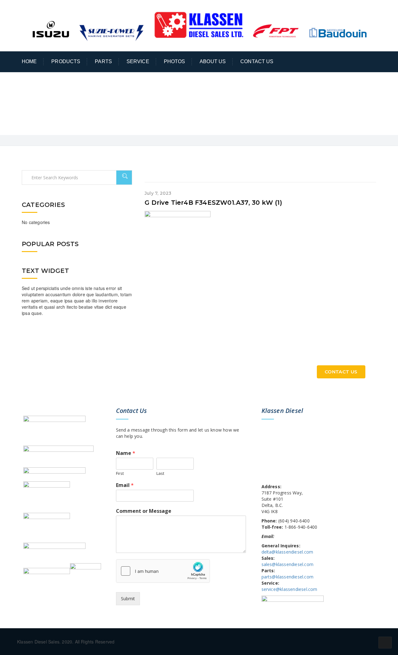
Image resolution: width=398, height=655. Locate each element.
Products (65, 61)
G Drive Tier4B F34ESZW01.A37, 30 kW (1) (213, 202)
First (120, 473)
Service (138, 61)
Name (125, 453)
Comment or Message (143, 511)
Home (29, 61)
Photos (174, 61)
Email (125, 485)
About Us (213, 61)
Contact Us (256, 61)
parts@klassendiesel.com (287, 577)
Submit (128, 598)
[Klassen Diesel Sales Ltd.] (199, 25)
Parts (103, 61)
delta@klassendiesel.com (287, 552)
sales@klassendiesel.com (287, 564)
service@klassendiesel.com (289, 589)
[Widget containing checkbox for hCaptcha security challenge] (163, 571)
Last (160, 473)
